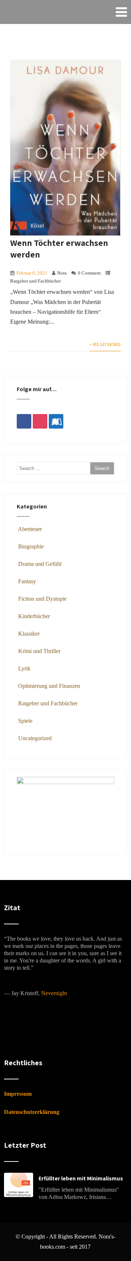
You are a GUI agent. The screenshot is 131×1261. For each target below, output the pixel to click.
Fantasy (27, 581)
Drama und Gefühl (39, 564)
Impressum (18, 1094)
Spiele (25, 721)
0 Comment (89, 273)
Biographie (31, 546)
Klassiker (29, 633)
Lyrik (24, 668)
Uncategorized (35, 738)
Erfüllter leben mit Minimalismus (81, 1178)
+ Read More (105, 344)
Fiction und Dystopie (42, 599)
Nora (62, 273)
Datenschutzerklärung (31, 1112)
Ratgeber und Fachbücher (35, 281)
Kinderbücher (34, 616)
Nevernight (54, 993)
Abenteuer (30, 529)
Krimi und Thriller (39, 651)
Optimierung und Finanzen (49, 686)
